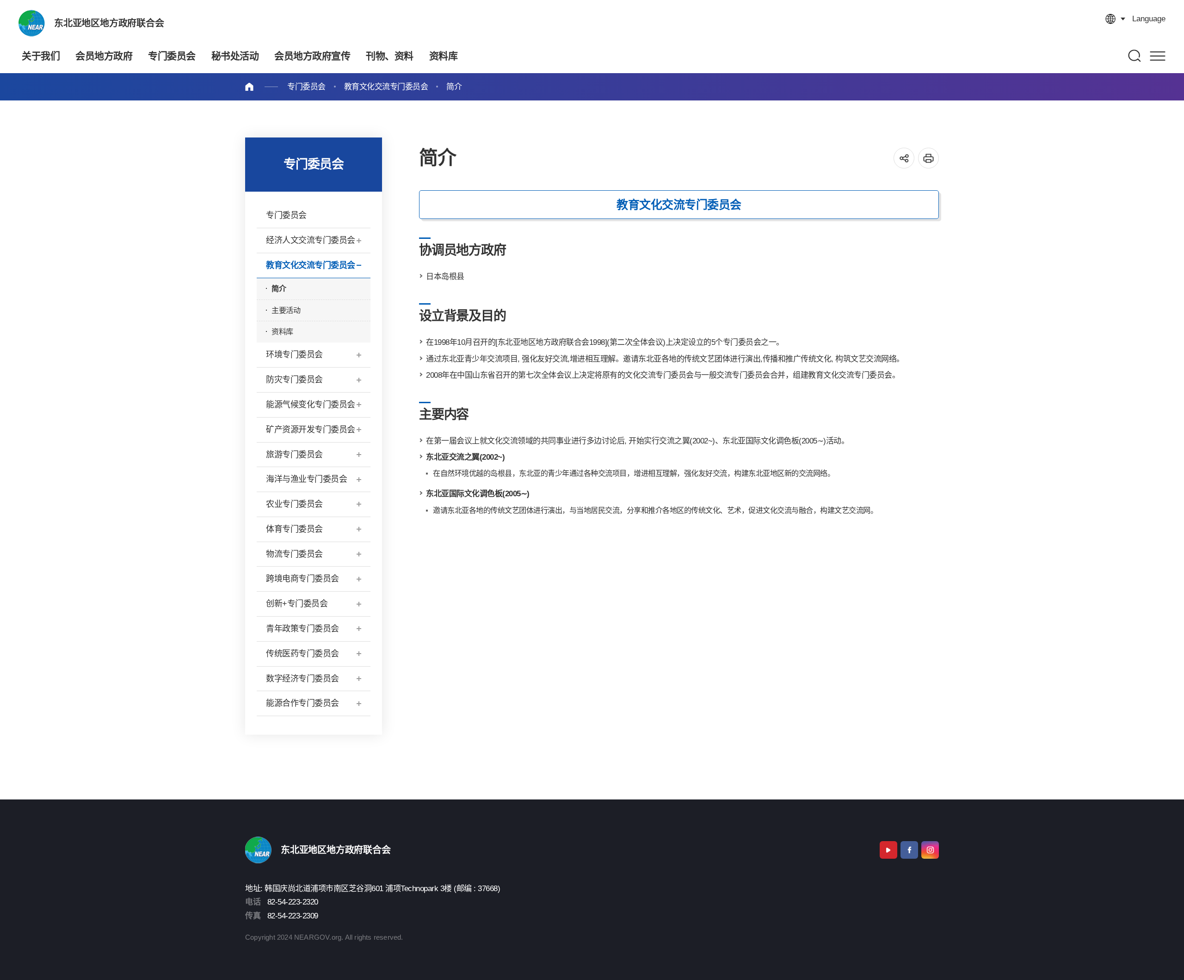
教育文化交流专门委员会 (386, 86)
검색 (1135, 56)
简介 (454, 86)
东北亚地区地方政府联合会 (109, 23)
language (1149, 18)
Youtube (888, 850)
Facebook (909, 850)
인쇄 (928, 158)
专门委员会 (306, 86)
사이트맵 (1158, 56)
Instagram (930, 850)
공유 (904, 158)
